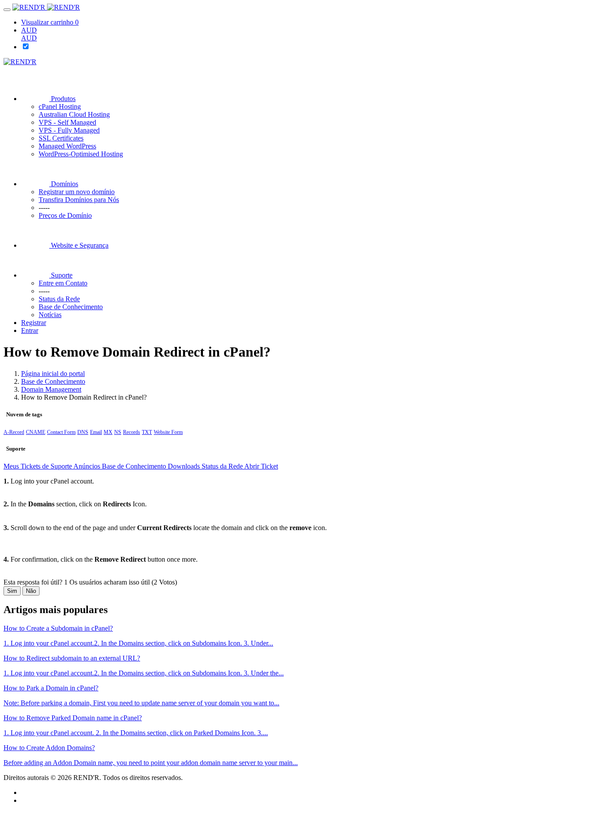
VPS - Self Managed (67, 122)
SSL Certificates (61, 138)
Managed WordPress (67, 146)
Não (31, 591)
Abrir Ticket (261, 466)
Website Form (168, 432)
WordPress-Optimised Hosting (81, 154)
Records (131, 432)
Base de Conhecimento (53, 381)
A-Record (14, 432)
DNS (82, 432)
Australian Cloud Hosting (74, 114)
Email (96, 432)
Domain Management (51, 389)
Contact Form (61, 432)
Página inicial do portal (53, 373)
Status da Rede (223, 466)
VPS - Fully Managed (69, 130)
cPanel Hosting (60, 106)
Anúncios (87, 466)
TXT (147, 432)
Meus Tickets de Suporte (38, 466)
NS (117, 432)
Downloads (185, 466)
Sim (12, 591)
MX (108, 432)
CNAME (35, 432)
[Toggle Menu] (7, 9)
